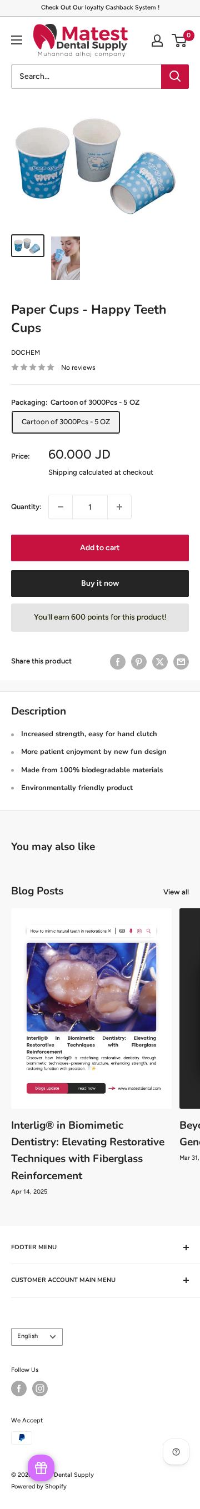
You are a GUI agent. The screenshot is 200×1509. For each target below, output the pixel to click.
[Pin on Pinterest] (139, 662)
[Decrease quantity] (60, 507)
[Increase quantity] (119, 507)
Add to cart (100, 547)
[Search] (175, 76)
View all (176, 892)
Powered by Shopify (39, 1486)
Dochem (25, 352)
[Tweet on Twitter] (160, 662)
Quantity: (26, 506)
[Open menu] (16, 40)
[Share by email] (181, 662)
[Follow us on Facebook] (19, 1388)
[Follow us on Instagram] (40, 1388)
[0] (180, 40)
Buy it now (100, 583)
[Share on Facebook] (118, 662)
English (27, 1336)
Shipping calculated (80, 472)
